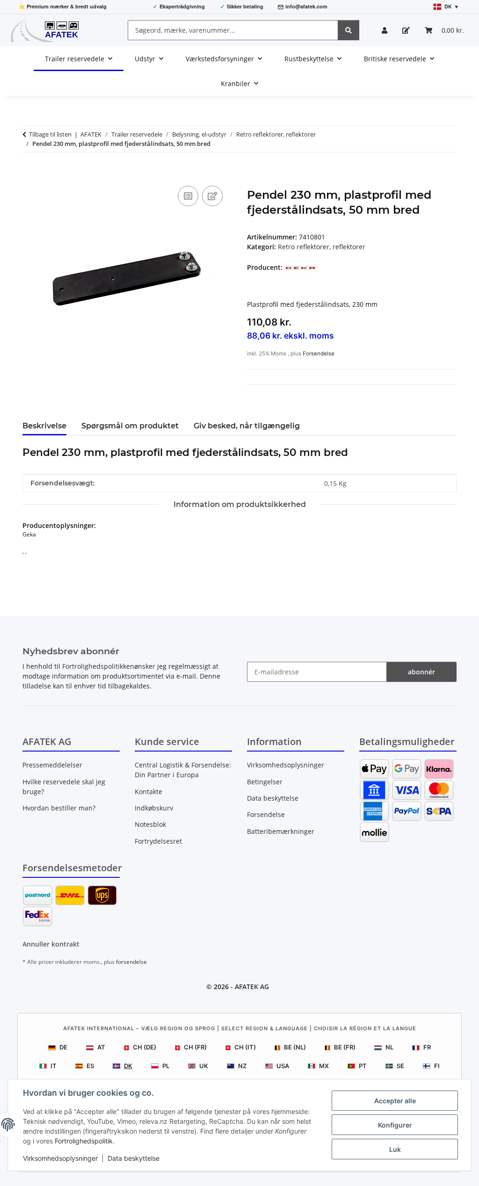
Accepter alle (395, 1101)
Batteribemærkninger (280, 831)
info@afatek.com (306, 6)
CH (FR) (195, 1047)
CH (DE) (144, 1047)
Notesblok (150, 824)
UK (203, 1066)
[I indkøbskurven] (29, 173)
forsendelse (131, 962)
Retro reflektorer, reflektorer (321, 246)
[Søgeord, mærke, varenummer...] (348, 30)
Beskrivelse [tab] (44, 425)
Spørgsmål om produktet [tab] (130, 425)
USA (282, 1066)
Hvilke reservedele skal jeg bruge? (63, 786)
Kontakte (148, 791)
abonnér (421, 671)
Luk (395, 1149)
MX (324, 1066)
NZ (242, 1066)
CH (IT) (245, 1047)
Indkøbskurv (154, 807)
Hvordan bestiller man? (58, 807)
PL (165, 1066)
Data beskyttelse (134, 1158)
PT (363, 1066)
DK (128, 1066)
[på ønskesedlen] (212, 196)
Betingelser (265, 781)
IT (54, 1066)
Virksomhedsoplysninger (60, 1158)
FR (427, 1047)
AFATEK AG (252, 986)
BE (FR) (345, 1047)
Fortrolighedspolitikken (98, 666)
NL (389, 1047)
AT (101, 1047)
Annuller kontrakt (51, 944)
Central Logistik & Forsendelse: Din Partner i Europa (183, 769)
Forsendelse (318, 353)
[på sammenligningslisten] (188, 196)
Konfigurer (395, 1125)
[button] (384, 30)
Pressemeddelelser (52, 764)
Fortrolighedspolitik (84, 1141)
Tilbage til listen (50, 134)
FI (437, 1066)
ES (90, 1066)
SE (400, 1066)
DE (63, 1047)
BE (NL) (295, 1047)
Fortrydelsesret (158, 841)
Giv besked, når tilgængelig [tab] (247, 425)
